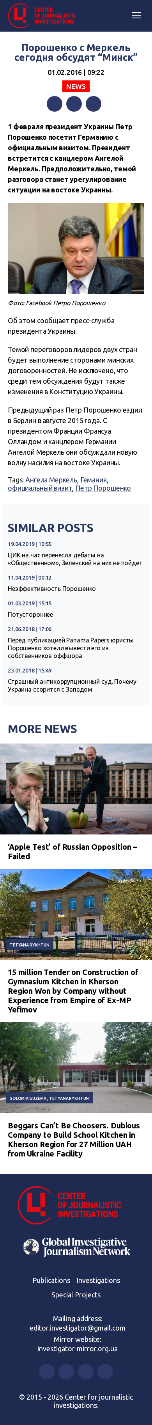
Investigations (98, 1280)
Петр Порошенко (103, 488)
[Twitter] (74, 104)
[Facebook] (54, 104)
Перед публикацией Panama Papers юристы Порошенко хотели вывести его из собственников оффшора (71, 648)
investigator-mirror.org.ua (77, 1348)
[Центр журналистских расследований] (45, 16)
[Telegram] (93, 104)
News (75, 86)
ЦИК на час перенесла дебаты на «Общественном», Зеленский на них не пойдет (75, 558)
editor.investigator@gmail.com (77, 1328)
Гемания (93, 480)
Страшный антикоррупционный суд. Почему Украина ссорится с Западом (72, 685)
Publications (51, 1280)
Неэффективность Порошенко (52, 588)
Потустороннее (30, 614)
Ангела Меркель (51, 480)
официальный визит (40, 488)
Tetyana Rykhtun (29, 945)
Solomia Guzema (28, 1098)
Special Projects (76, 1295)
